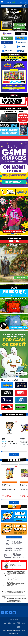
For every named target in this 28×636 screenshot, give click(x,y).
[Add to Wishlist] (16, 421)
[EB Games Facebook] (2, 612)
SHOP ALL (14, 454)
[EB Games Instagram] (6, 612)
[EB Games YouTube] (14, 612)
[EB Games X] (10, 612)
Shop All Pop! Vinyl (14, 537)
